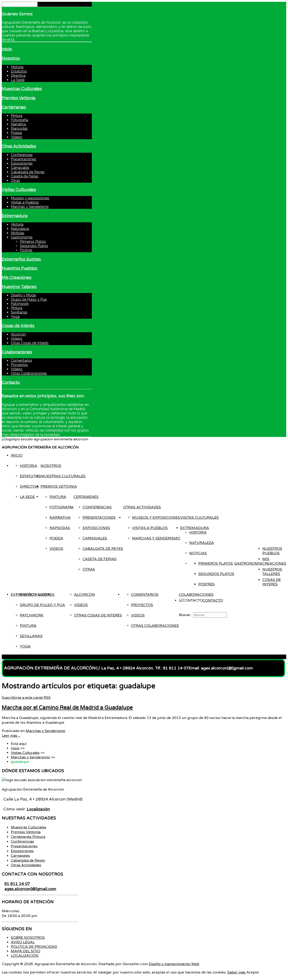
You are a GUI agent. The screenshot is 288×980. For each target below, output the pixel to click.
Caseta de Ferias (24, 176)
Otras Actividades (19, 145)
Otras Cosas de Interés (30, 343)
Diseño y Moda (23, 295)
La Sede (18, 80)
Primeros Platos (33, 241)
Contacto (11, 382)
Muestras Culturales (22, 88)
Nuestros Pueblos (19, 268)
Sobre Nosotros (28, 937)
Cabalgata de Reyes (28, 172)
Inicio (7, 48)
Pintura (16, 116)
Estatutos (19, 71)
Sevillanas (19, 312)
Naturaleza (20, 229)
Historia (17, 67)
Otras (15, 180)
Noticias (17, 233)
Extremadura (14, 215)
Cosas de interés (18, 325)
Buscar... (186, 615)
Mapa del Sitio (25, 951)
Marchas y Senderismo (30, 207)
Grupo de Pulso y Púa (29, 299)
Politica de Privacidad (34, 946)
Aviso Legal (23, 942)
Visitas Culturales (19, 189)
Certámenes (14, 107)
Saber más (236, 972)
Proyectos (19, 365)
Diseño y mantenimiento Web (174, 964)
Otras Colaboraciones (29, 373)
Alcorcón (18, 334)
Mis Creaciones (17, 277)
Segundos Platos (34, 246)
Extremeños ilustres (21, 259)
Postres (26, 250)
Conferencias (22, 155)
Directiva (18, 75)
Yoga (15, 316)
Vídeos (16, 339)
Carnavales (20, 168)
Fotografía (19, 120)
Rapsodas (19, 128)
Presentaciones (23, 159)
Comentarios (21, 360)
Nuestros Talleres (19, 286)
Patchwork (20, 304)
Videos (16, 137)
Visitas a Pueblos (25, 202)
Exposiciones (22, 163)
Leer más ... (11, 735)
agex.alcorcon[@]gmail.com (30, 888)
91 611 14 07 (17, 883)
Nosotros (11, 58)
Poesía (16, 133)
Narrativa (18, 124)
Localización (24, 955)
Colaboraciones (17, 351)
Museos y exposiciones (30, 198)
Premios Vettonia (18, 97)
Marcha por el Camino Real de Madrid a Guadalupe (67, 707)
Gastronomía (21, 237)
